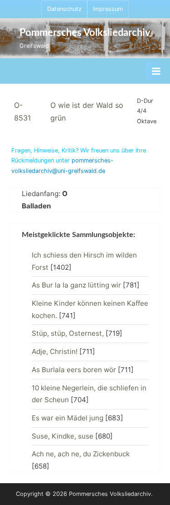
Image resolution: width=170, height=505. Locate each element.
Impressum (108, 8)
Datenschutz (64, 8)
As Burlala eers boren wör (74, 369)
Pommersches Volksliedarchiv (85, 33)
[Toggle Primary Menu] (155, 71)
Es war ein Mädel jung (67, 418)
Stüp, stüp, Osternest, (68, 333)
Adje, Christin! (55, 351)
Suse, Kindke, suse (62, 436)
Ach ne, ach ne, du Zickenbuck (81, 453)
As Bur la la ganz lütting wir (76, 285)
